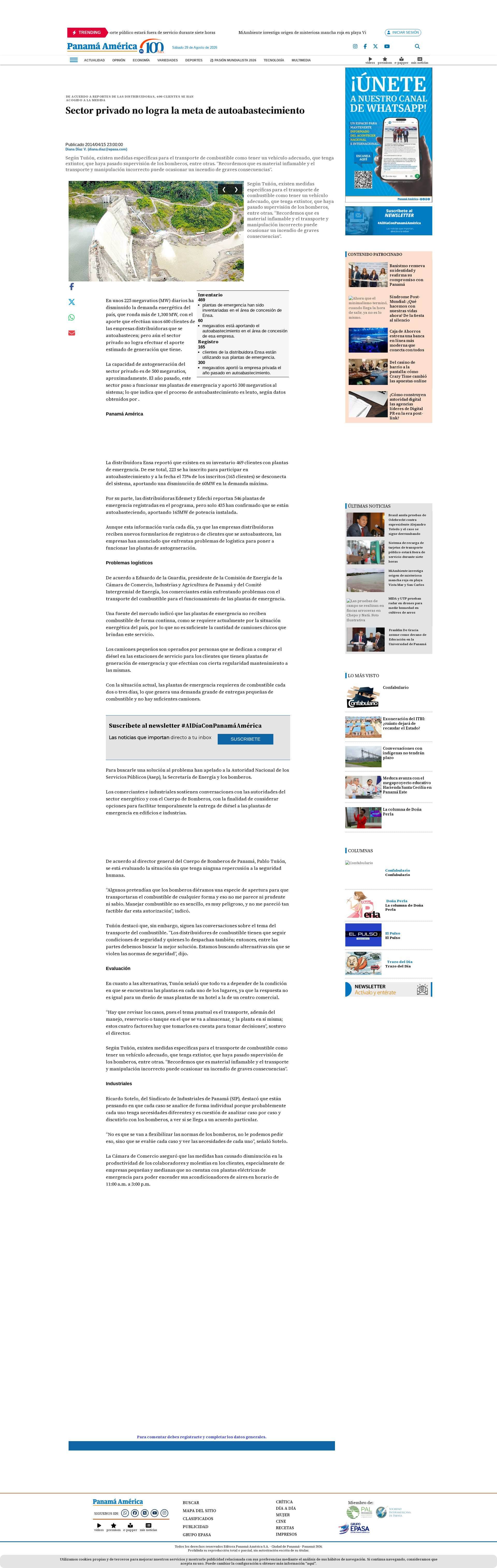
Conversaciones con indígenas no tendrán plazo (403, 753)
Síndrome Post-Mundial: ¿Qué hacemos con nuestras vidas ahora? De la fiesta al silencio (407, 308)
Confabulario (396, 687)
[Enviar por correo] (71, 334)
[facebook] (365, 46)
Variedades (167, 60)
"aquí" (310, 1563)
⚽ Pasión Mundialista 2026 (233, 60)
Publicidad (195, 1526)
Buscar (191, 1502)
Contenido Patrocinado (375, 254)
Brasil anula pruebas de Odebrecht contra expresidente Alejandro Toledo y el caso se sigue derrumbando (407, 524)
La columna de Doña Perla (402, 812)
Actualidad (94, 60)
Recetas (285, 1527)
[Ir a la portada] (102, 47)
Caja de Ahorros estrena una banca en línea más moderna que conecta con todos (407, 341)
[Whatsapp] (125, 1513)
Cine (281, 1521)
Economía (141, 60)
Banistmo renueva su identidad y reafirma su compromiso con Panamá (407, 275)
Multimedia (301, 60)
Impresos (286, 1534)
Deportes (193, 60)
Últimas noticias (369, 506)
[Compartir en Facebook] (71, 286)
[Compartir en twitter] (71, 301)
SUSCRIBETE (245, 739)
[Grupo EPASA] (354, 1533)
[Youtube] (387, 46)
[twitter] (375, 46)
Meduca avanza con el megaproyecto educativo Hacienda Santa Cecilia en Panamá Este (407, 785)
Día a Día (286, 1508)
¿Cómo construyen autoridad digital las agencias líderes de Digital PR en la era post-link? (408, 406)
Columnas (360, 850)
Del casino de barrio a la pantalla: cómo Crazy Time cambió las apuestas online (408, 372)
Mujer (283, 1515)
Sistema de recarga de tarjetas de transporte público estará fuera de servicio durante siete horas (407, 552)
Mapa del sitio (199, 1510)
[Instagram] (355, 46)
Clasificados (198, 1518)
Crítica (284, 1502)
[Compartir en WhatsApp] (71, 319)
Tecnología (274, 60)
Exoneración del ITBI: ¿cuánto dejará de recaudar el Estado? (404, 723)
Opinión (118, 60)
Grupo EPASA (197, 1534)
